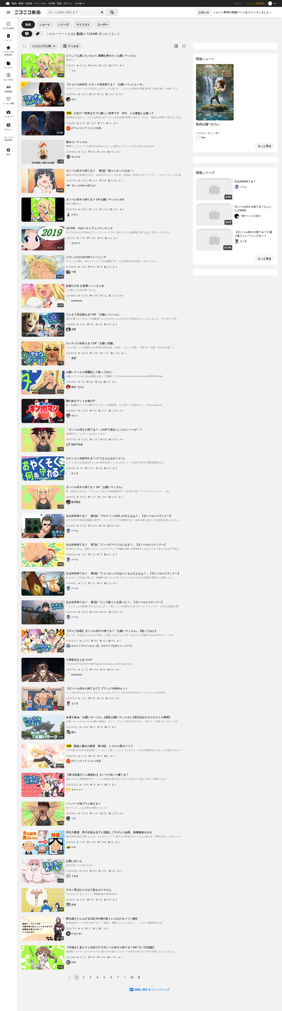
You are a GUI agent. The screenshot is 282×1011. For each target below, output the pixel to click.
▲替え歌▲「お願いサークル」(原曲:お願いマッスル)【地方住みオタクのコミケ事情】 (119, 717)
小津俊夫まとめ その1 (79, 659)
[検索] (113, 12)
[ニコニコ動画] (28, 12)
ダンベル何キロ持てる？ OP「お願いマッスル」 (95, 487)
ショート (45, 24)
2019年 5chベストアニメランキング (89, 228)
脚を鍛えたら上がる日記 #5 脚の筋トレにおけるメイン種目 (102, 918)
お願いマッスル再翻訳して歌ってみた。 (90, 372)
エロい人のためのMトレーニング (86, 257)
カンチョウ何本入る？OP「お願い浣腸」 (90, 343)
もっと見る (264, 145)
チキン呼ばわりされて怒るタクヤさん (89, 889)
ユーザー (102, 24)
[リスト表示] (176, 46)
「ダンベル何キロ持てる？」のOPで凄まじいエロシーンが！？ (104, 429)
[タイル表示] (184, 46)
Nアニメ (68, 3)
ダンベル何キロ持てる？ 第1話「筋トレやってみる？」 (100, 170)
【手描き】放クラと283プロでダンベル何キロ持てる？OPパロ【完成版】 (111, 947)
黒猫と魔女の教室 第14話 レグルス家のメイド (100, 746)
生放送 (29, 3)
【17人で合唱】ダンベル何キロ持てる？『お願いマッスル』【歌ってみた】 (111, 630)
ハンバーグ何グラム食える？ (83, 803)
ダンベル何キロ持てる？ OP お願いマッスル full (95, 199)
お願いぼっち (74, 861)
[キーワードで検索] (26, 34)
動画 (14, 3)
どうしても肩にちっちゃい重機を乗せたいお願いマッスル (101, 55)
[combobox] (76, 12)
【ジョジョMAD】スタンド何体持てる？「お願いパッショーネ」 (105, 84)
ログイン (238, 3)
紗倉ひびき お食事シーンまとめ (85, 285)
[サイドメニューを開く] (8, 12)
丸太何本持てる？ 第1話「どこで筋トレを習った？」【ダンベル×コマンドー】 (115, 602)
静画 (21, 3)
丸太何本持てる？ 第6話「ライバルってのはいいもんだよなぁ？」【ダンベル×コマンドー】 (123, 573)
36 (132, 977)
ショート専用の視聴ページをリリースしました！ (242, 12)
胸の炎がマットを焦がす (81, 400)
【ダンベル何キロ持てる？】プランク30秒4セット (97, 688)
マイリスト (83, 24)
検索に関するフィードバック (152, 989)
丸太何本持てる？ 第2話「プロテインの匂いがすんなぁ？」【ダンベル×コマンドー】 (119, 515)
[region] (8, 514)
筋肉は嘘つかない (208, 124)
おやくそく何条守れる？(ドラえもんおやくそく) (95, 458)
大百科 (51, 3)
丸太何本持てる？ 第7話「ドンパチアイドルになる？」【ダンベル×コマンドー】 (116, 544)
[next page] (139, 977)
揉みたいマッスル (76, 141)
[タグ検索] (37, 34)
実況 (59, 3)
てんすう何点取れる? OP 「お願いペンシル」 (93, 314)
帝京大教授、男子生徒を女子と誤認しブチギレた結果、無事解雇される (109, 832)
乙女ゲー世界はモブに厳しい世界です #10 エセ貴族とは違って (110, 113)
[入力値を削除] (102, 12)
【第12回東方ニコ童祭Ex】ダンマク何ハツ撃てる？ (97, 774)
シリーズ (63, 24)
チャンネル (40, 3)
